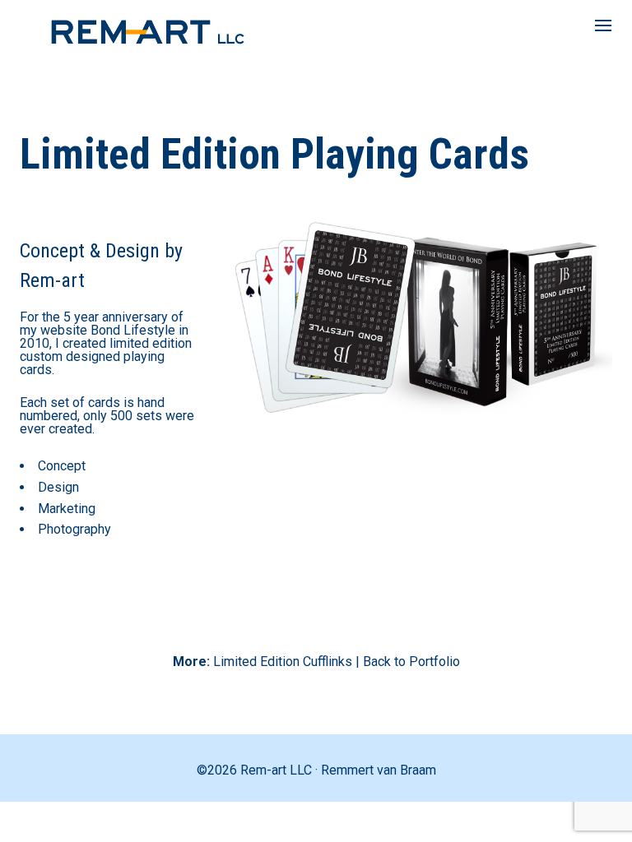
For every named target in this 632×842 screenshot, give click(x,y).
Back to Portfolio (411, 661)
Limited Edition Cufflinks (282, 661)
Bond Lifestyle (133, 330)
